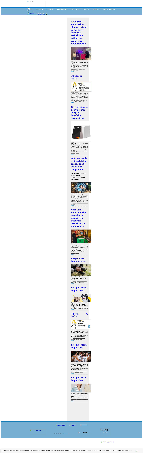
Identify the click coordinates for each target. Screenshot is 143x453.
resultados (77, 100)
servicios (79, 397)
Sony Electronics (74, 282)
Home (30, 9)
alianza (80, 69)
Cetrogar (72, 372)
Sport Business (62, 9)
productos (73, 308)
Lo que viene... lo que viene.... (78, 259)
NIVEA (82, 282)
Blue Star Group (74, 399)
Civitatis (74, 69)
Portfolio (96, 9)
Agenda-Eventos (109, 9)
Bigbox (79, 308)
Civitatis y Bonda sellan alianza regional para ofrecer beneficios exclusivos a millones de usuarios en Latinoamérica (79, 32)
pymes (82, 151)
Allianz (74, 100)
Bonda (77, 69)
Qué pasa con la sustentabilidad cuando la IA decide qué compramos (79, 164)
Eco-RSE (50, 9)
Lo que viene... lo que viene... (79, 289)
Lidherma (81, 372)
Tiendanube (86, 308)
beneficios (83, 69)
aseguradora (81, 100)
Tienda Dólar (77, 372)
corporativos (73, 70)
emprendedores (82, 338)
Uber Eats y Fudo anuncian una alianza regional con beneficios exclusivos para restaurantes (78, 218)
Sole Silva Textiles (83, 399)
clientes (82, 397)
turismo (77, 70)
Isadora (78, 399)
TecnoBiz (86, 9)
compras (73, 204)
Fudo (77, 251)
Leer (72, 71)
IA (71, 204)
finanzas (85, 100)
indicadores (73, 101)
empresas (77, 153)
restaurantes (73, 253)
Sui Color (79, 282)
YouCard (74, 151)
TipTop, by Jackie (76, 77)
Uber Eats (74, 251)
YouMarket (78, 151)
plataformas (77, 253)
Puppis (76, 308)
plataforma (73, 339)
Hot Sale (81, 308)
